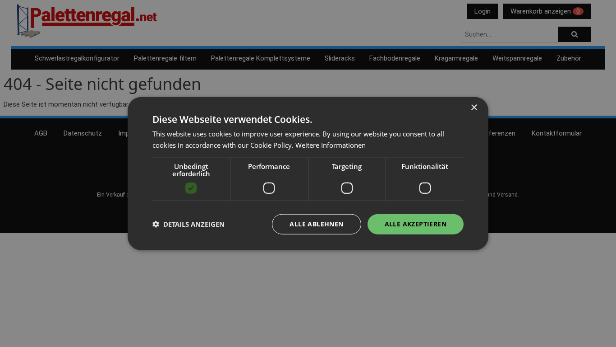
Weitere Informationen (330, 145)
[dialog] (308, 173)
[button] (188, 224)
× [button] (473, 107)
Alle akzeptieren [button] (415, 224)
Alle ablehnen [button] (316, 224)
